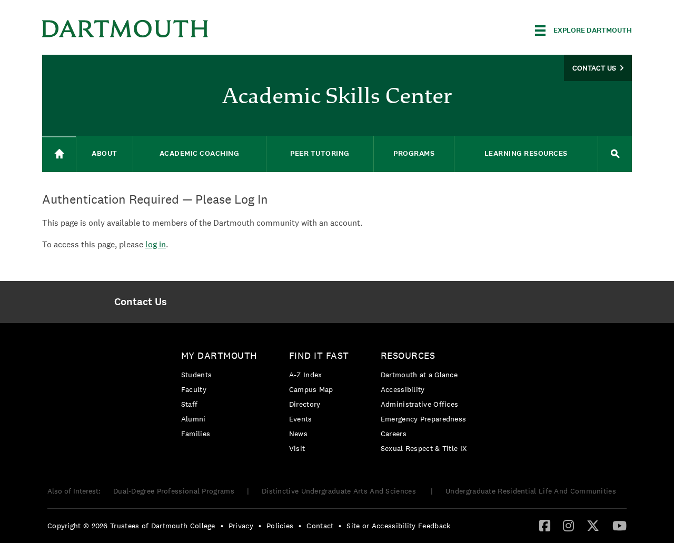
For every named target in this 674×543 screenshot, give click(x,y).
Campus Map (311, 389)
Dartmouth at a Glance (419, 374)
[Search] (615, 153)
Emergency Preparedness (424, 419)
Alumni (193, 419)
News (298, 433)
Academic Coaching (200, 153)
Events (300, 419)
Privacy (241, 525)
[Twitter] (593, 525)
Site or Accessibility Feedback (398, 525)
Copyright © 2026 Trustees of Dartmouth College (131, 525)
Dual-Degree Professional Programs (173, 491)
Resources (408, 355)
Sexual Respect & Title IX (424, 448)
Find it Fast (319, 355)
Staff (189, 404)
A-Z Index (305, 374)
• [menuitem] (222, 525)
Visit (297, 448)
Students (196, 374)
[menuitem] (140, 302)
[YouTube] (619, 525)
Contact (319, 525)
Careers (394, 433)
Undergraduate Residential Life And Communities (530, 491)
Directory (305, 404)
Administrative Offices (420, 404)
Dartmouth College (125, 28)
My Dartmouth (219, 355)
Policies (279, 525)
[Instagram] (568, 525)
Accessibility (403, 389)
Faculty (193, 389)
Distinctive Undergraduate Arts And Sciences (340, 491)
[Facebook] (544, 525)
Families (195, 433)
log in (155, 244)
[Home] (59, 154)
